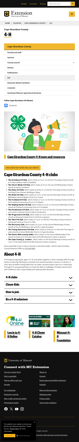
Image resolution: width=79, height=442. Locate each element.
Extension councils (11, 394)
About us (43, 372)
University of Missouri (20, 360)
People (24, 4)
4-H (50, 23)
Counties (33, 4)
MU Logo (6, 360)
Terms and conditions (48, 403)
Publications (12, 73)
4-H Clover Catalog (38, 334)
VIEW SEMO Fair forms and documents (22, 168)
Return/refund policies (48, 390)
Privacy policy (45, 398)
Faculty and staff (14, 52)
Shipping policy (45, 394)
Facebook (13, 105)
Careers (43, 376)
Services (10, 57)
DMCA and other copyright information (55, 435)
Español (43, 384)
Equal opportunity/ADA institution (53, 380)
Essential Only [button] (10, 436)
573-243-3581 (30, 248)
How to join (12, 292)
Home (7, 23)
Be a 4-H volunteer (17, 299)
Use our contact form (12, 372)
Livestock (11, 88)
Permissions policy (11, 403)
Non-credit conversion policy (15, 398)
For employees (10, 390)
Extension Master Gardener (18, 83)
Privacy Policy (14, 429)
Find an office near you (13, 380)
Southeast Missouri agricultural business (24, 93)
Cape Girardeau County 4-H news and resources (36, 157)
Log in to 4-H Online (14, 334)
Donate (43, 4)
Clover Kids (12, 284)
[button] (23, 435)
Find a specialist (10, 376)
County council (13, 62)
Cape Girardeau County (35, 23)
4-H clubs (11, 277)
